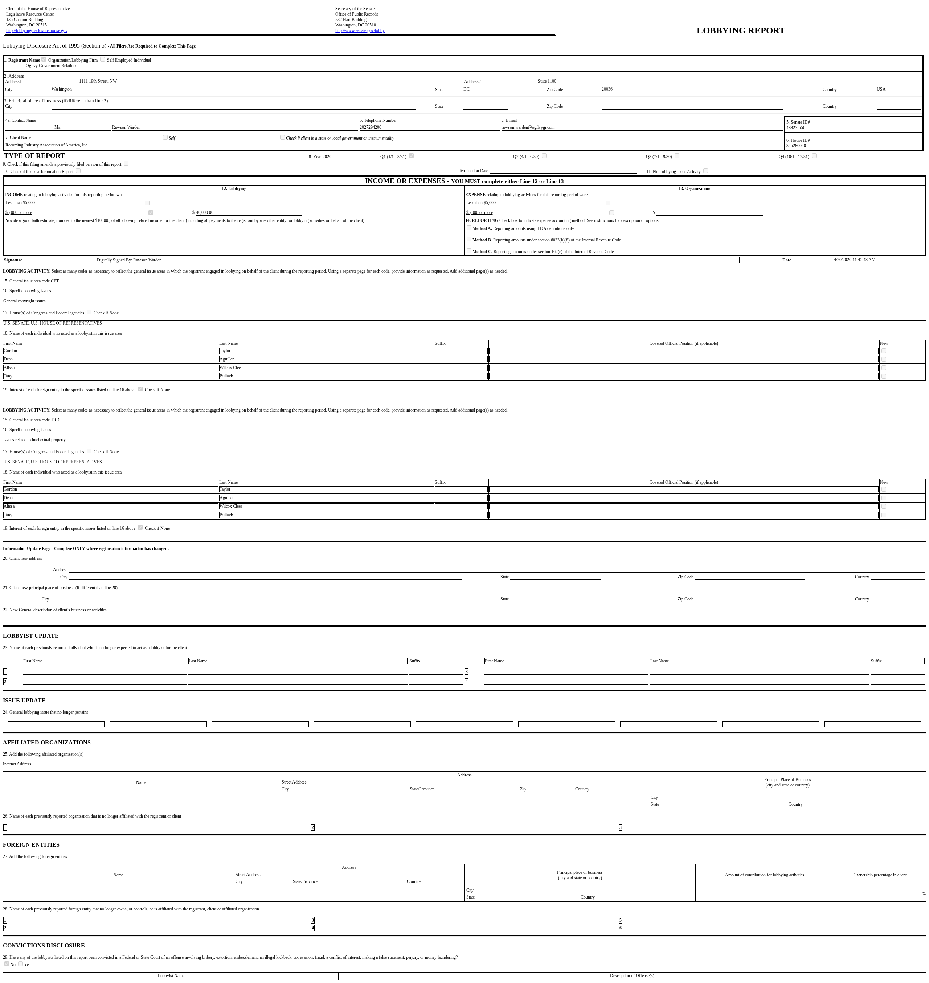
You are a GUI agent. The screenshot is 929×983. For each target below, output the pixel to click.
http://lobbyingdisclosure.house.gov (36, 30)
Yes (27, 964)
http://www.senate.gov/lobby (360, 30)
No (13, 964)
